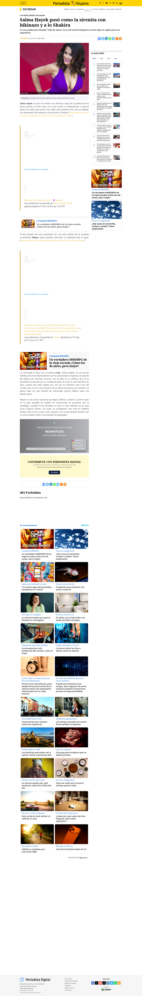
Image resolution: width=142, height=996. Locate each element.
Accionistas (68, 990)
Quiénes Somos (69, 988)
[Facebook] (100, 3)
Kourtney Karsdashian (45, 98)
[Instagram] (113, 3)
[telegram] (111, 983)
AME (120, 3)
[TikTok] (110, 3)
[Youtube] (106, 3)
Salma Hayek (57, 98)
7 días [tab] (101, 58)
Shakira (65, 98)
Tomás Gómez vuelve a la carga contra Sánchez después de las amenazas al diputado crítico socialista (104, 128)
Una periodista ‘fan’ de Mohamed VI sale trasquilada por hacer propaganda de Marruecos (104, 77)
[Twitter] (102, 38)
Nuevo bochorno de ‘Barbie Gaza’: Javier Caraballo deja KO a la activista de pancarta (104, 138)
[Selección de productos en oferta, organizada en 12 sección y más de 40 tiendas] (54, 423)
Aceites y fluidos (32, 449)
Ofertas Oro (78, 443)
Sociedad (29, 9)
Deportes (101, 9)
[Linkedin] (106, 38)
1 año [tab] (115, 58)
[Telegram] (113, 38)
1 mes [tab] (108, 58)
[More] (120, 38)
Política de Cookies (70, 983)
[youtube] (100, 983)
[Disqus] (54, 890)
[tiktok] (104, 983)
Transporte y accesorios (56, 449)
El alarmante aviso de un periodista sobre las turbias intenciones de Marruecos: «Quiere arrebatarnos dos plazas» (104, 148)
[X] (103, 3)
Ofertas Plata (78, 445)
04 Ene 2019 (33, 38)
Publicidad (68, 985)
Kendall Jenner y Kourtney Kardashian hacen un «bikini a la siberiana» (52, 241)
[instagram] (107, 983)
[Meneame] (116, 38)
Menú (23, 3)
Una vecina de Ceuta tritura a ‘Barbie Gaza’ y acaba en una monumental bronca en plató (104, 96)
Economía (80, 9)
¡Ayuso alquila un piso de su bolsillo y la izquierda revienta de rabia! (104, 86)
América (66, 9)
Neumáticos (43, 449)
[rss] (119, 983)
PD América (24, 38)
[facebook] (92, 983)
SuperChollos (78, 440)
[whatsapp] (117, 3)
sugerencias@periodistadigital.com (30, 992)
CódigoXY (118, 9)
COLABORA (54, 472)
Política (73, 9)
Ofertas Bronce (79, 448)
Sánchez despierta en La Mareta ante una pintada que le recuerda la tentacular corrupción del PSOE (104, 106)
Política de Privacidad (71, 981)
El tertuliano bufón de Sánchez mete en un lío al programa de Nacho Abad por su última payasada (104, 67)
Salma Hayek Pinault (62, 203)
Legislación (110, 9)
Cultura (95, 9)
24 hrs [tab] (94, 58)
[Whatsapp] (109, 38)
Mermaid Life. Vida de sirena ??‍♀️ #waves (43, 200)
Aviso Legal (68, 979)
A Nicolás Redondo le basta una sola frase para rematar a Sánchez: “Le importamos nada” (104, 158)
